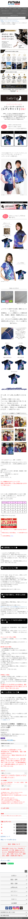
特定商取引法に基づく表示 (8, 912)
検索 (27, 18)
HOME (1, 20)
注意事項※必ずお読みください (7, 743)
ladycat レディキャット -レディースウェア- (10, 21)
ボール (6, 8)
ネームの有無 (4, 780)
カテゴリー (14, 891)
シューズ (14, 8)
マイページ (14, 895)
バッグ (10, 8)
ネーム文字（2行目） (5, 808)
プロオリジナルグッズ (14, 15)
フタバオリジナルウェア (13, 20)
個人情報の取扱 (5, 915)
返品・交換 (14, 883)
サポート (14, 899)
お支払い (14, 875)
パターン (3, 770)
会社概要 (14, 903)
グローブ (19, 8)
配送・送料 (14, 879)
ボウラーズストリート (5, 10)
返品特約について (5, 836)
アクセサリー (25, 8)
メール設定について (5, 719)
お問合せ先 (14, 887)
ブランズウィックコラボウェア (7, 13)
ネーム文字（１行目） (5, 789)
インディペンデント (15, 10)
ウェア (2, 8)
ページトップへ (26, 871)
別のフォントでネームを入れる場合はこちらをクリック (14, 606)
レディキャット (24, 10)
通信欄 (2, 813)
